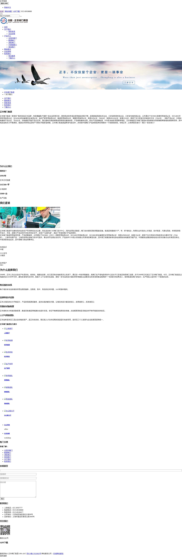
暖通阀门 (11, 40)
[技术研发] (8, 352)
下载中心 (11, 58)
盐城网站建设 (58, 553)
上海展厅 (7, 333)
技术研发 (7, 356)
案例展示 (7, 49)
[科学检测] (8, 340)
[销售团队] (8, 387)
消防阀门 (11, 42)
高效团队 (7, 403)
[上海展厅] (8, 328)
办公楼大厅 (7, 415)
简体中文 (7, 7)
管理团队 (7, 380)
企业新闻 (7, 51)
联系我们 (7, 54)
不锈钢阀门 (12, 45)
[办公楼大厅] (9, 411)
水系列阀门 (12, 38)
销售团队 (7, 392)
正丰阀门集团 (9, 92)
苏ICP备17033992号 (34, 553)
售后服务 (11, 56)
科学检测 (7, 345)
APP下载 (16, 11)
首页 (6, 27)
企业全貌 (11, 34)
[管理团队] (8, 376)
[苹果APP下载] (9, 551)
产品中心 (7, 36)
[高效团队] (8, 399)
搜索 (1, 11)
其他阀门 (11, 47)
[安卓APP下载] (26, 551)
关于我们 (7, 29)
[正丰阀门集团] (14, 24)
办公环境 (7, 425)
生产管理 (7, 368)
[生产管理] (8, 364)
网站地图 (8, 11)
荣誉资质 (11, 31)
